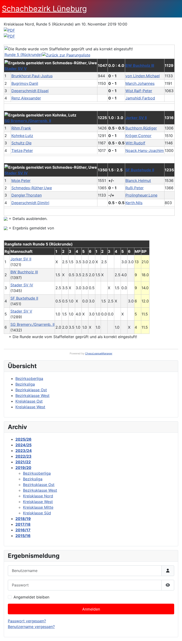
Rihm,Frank (21, 128)
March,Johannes (140, 83)
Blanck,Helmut (138, 180)
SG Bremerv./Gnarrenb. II (28, 120)
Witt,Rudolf (135, 143)
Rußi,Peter (134, 187)
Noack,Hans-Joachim (144, 150)
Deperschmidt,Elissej (30, 90)
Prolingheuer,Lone (141, 195)
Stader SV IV (16, 173)
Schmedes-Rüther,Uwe (31, 187)
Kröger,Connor (138, 135)
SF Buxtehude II (139, 170)
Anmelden (91, 609)
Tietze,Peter (22, 150)
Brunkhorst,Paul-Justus (32, 75)
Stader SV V (16, 68)
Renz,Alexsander (26, 98)
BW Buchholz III (139, 65)
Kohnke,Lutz (22, 135)
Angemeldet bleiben (31, 597)
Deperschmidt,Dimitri (30, 202)
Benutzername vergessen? (31, 626)
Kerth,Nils (133, 202)
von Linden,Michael (142, 75)
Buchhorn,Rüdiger (141, 128)
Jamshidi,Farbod (140, 98)
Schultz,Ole (21, 143)
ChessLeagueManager (98, 353)
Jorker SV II (136, 117)
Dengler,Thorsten (26, 195)
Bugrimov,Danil (24, 83)
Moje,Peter (21, 180)
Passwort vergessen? (27, 621)
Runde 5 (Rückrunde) (23, 54)
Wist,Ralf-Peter (138, 90)
